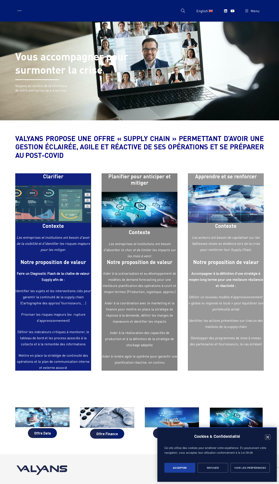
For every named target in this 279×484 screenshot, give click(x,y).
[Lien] (19, 11)
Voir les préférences (250, 467)
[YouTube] (232, 10)
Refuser (213, 467)
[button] (267, 437)
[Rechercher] (183, 11)
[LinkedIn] (225, 10)
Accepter (180, 467)
